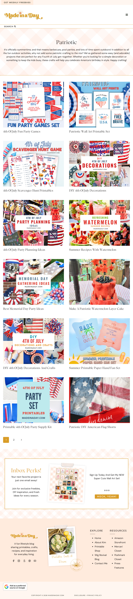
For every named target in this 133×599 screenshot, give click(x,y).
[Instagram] (18, 560)
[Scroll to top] (126, 563)
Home (98, 538)
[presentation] (33, 104)
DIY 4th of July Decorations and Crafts (29, 368)
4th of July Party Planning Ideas (24, 249)
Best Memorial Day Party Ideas (23, 308)
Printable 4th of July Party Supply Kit (27, 427)
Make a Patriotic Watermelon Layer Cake (96, 308)
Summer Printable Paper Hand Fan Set (94, 368)
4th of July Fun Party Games (21, 131)
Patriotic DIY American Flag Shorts (92, 427)
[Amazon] (24, 560)
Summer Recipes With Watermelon (92, 249)
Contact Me (101, 563)
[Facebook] (13, 560)
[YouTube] (35, 560)
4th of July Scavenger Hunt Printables (28, 190)
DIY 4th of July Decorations (87, 190)
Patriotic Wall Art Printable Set (89, 131)
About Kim (100, 542)
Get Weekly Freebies (17, 2)
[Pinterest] (29, 560)
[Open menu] (126, 15)
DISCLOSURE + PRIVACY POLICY (88, 595)
